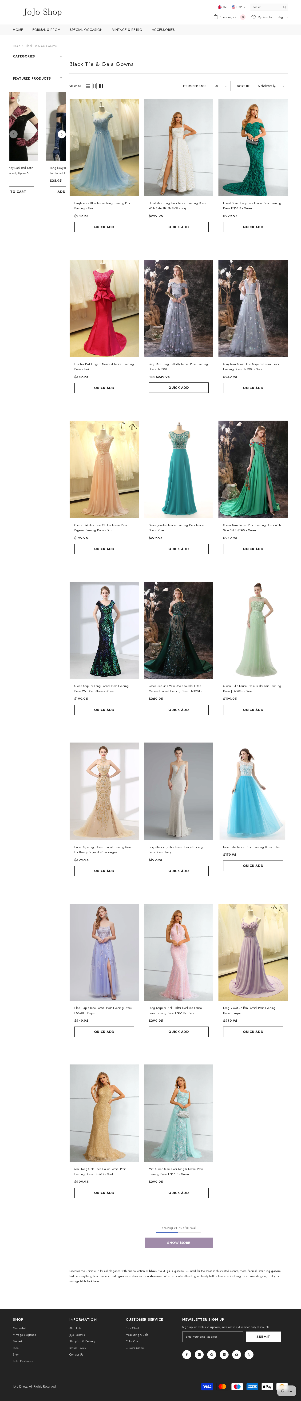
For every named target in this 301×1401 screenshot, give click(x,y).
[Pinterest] (211, 1354)
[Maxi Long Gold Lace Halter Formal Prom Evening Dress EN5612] (104, 1113)
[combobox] (265, 7)
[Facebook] (186, 1354)
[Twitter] (249, 1354)
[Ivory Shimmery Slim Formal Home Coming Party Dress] (179, 791)
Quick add (104, 227)
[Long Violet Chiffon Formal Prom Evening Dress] (253, 952)
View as (75, 86)
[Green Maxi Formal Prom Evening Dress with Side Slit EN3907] (253, 469)
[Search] (269, 7)
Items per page (194, 86)
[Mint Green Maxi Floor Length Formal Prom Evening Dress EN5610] (179, 1113)
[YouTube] (236, 1354)
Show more (178, 1242)
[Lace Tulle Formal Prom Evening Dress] (253, 791)
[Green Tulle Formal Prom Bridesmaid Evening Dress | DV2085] (253, 630)
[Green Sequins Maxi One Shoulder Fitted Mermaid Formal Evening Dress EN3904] (179, 630)
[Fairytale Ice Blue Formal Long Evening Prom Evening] (104, 147)
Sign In (283, 17)
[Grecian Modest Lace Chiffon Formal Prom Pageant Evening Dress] (104, 469)
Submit (263, 1336)
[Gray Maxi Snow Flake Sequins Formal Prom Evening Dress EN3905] (253, 308)
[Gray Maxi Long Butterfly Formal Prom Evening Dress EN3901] (179, 308)
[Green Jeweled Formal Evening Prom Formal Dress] (179, 469)
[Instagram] (199, 1354)
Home (16, 46)
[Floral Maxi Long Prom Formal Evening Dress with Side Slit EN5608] (179, 147)
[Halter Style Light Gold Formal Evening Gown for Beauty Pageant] (104, 791)
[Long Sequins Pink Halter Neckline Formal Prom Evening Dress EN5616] (179, 952)
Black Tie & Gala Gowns (41, 46)
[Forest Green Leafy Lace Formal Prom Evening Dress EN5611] (253, 147)
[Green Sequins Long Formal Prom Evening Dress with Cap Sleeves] (104, 630)
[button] (13, 134)
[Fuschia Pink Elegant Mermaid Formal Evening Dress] (104, 308)
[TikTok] (224, 1354)
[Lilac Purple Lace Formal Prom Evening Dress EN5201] (104, 952)
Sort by (243, 86)
